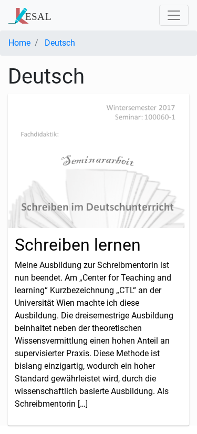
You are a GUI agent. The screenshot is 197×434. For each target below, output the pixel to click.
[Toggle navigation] (174, 15)
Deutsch (60, 43)
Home (19, 43)
